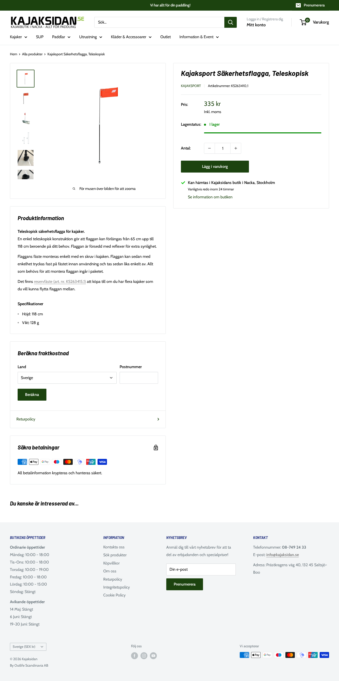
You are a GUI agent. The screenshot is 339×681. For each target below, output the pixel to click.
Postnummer (131, 366)
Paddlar (58, 36)
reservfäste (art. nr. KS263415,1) (60, 281)
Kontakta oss (114, 547)
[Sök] (230, 22)
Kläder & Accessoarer (128, 36)
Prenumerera (314, 5)
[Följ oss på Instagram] (143, 655)
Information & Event (196, 36)
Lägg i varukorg (215, 166)
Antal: (186, 148)
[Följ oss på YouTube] (153, 655)
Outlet (165, 36)
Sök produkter (115, 555)
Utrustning (88, 36)
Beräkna (32, 394)
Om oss (109, 571)
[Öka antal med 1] (236, 148)
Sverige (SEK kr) (24, 647)
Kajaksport (191, 85)
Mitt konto (256, 24)
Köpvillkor (111, 563)
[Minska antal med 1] (209, 148)
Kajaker (16, 36)
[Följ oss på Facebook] (134, 655)
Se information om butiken (210, 197)
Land (22, 366)
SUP (39, 36)
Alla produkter (32, 54)
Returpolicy (25, 419)
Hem (13, 54)
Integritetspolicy (116, 587)
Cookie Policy (114, 595)
